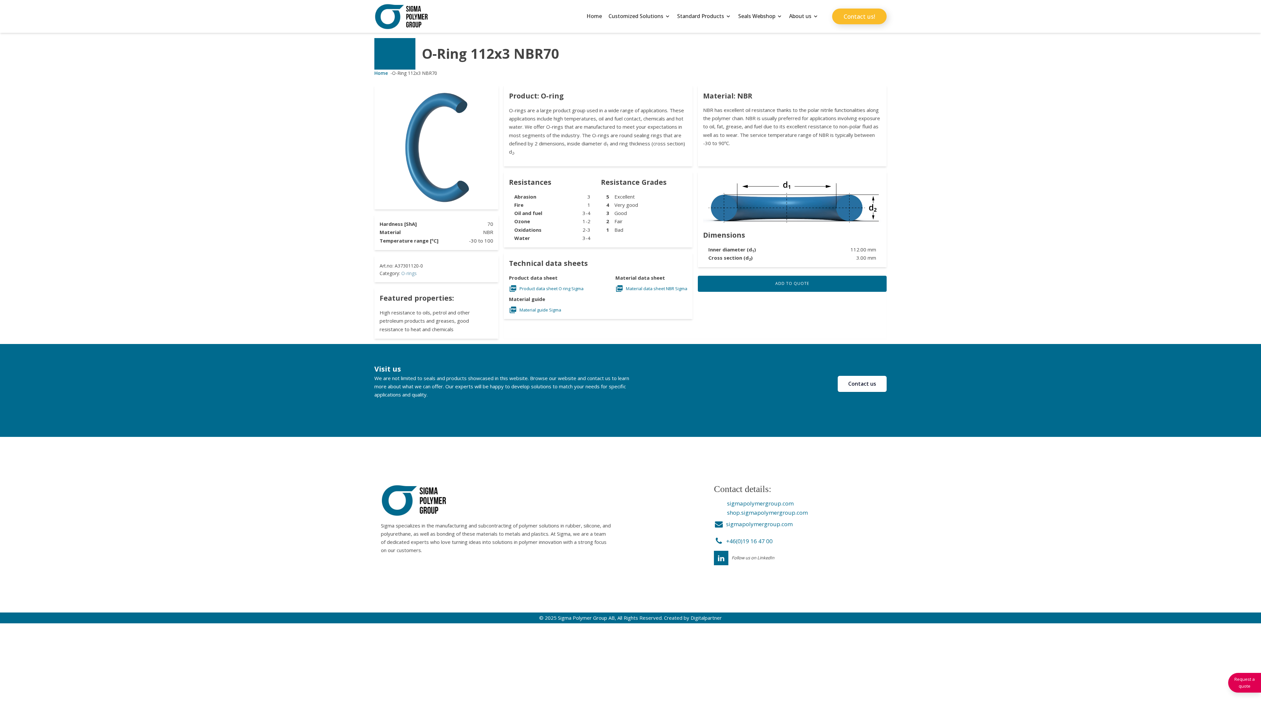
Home (594, 16)
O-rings (409, 273)
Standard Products (700, 16)
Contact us (862, 383)
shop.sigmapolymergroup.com (767, 512)
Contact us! (859, 16)
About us (800, 16)
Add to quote (792, 283)
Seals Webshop (756, 16)
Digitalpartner (706, 617)
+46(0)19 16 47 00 (749, 541)
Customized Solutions (635, 16)
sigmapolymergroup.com (760, 503)
